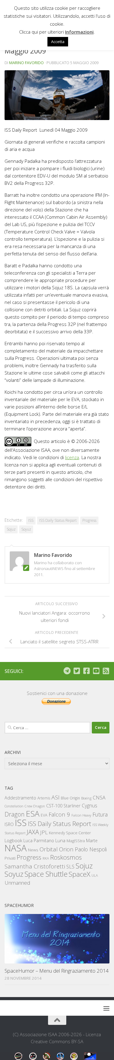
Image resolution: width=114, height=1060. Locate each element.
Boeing (86, 798)
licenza (72, 457)
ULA (95, 875)
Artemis (43, 798)
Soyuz (26, 529)
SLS (70, 866)
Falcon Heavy (81, 815)
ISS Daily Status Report (58, 520)
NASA (16, 848)
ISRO (9, 824)
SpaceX (79, 874)
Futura (100, 814)
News (33, 850)
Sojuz (11, 529)
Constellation (14, 806)
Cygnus (89, 805)
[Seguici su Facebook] (86, 670)
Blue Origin (70, 798)
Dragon (15, 814)
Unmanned (17, 882)
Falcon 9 (59, 814)
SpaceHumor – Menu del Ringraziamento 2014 (57, 970)
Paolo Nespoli (91, 849)
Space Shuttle (46, 874)
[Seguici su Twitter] (76, 670)
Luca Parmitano (38, 840)
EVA (44, 815)
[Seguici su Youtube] (96, 670)
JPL (44, 832)
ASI (55, 797)
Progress (89, 520)
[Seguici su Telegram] (67, 670)
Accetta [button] (57, 41)
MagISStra (76, 840)
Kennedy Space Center (70, 832)
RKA (46, 858)
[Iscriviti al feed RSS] (105, 670)
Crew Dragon (35, 806)
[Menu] (106, 1008)
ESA (33, 813)
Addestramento (20, 798)
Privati (10, 858)
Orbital (49, 849)
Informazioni (79, 32)
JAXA (33, 832)
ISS (30, 520)
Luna (60, 840)
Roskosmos (66, 857)
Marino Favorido (26, 62)
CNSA (99, 797)
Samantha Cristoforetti (35, 866)
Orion (66, 849)
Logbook (13, 840)
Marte (92, 840)
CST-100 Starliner (63, 806)
